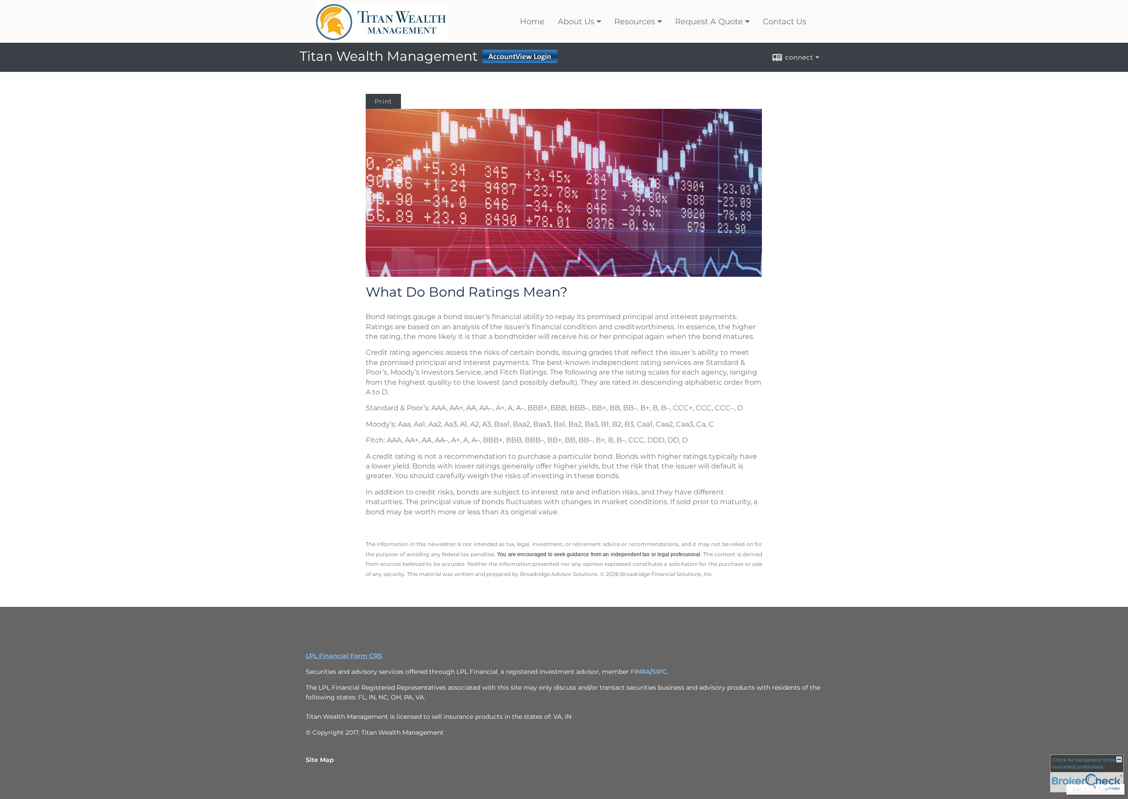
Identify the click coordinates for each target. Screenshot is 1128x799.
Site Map (320, 760)
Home (532, 21)
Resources (634, 21)
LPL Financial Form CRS (344, 656)
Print (383, 101)
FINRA (640, 672)
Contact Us (784, 21)
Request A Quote (709, 21)
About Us (576, 21)
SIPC (659, 672)
